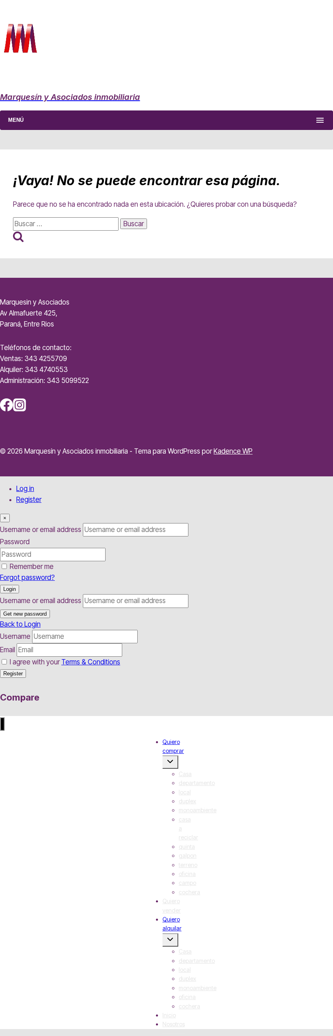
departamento (197, 782)
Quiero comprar (173, 746)
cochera (189, 892)
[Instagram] (19, 409)
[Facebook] (6, 409)
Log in (25, 488)
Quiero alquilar (172, 924)
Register (28, 499)
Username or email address (40, 530)
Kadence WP (233, 451)
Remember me (32, 566)
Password (15, 542)
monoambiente (197, 810)
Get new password (25, 614)
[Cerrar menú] (2, 724)
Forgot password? (27, 577)
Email (7, 650)
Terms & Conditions (90, 662)
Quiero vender (171, 905)
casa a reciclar (188, 828)
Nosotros (173, 1024)
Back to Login (20, 624)
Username (15, 636)
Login (9, 589)
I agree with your (65, 662)
